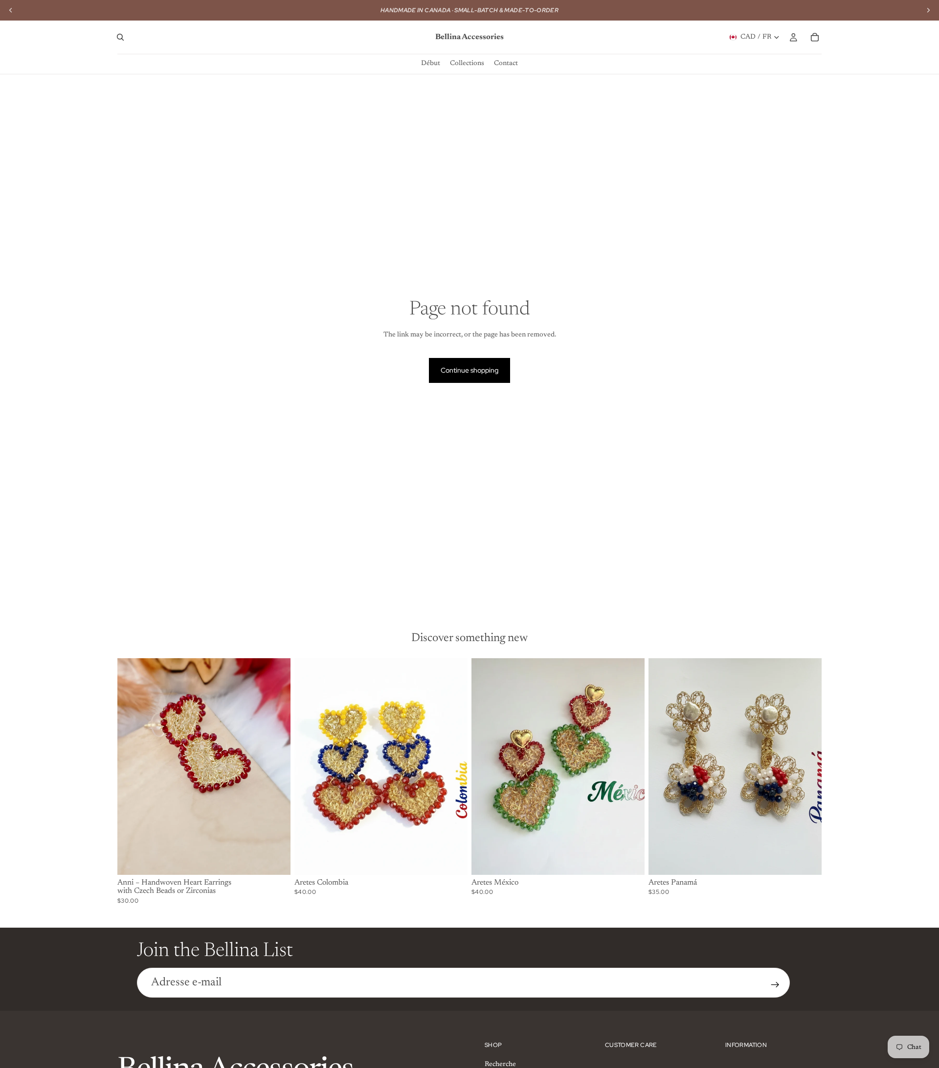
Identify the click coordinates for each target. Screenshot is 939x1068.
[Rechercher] (120, 37)
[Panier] (815, 37)
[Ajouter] (452, 859)
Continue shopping (469, 370)
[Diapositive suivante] (276, 766)
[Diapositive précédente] (132, 766)
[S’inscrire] (775, 985)
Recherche (500, 1064)
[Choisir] (275, 859)
